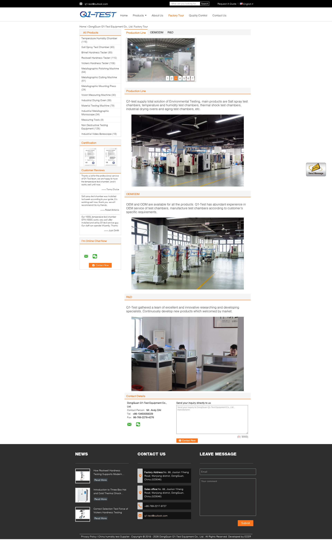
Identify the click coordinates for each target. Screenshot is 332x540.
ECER (248, 536)
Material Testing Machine (95, 105)
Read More (100, 479)
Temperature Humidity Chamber (99, 38)
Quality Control (198, 15)
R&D (170, 32)
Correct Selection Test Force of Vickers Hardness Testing (111, 510)
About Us (157, 15)
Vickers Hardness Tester (95, 63)
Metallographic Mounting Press (98, 86)
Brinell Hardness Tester (94, 52)
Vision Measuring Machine (96, 94)
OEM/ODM (156, 32)
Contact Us (219, 15)
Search (204, 3)
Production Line (136, 32)
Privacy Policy (88, 536)
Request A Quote (227, 3)
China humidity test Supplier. (114, 536)
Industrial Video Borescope (96, 133)
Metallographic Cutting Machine (99, 77)
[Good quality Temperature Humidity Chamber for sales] (90, 156)
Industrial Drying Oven (93, 100)
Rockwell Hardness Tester (95, 57)
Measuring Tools (90, 119)
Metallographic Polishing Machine (100, 68)
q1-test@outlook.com (96, 3)
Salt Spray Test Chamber (95, 47)
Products (138, 15)
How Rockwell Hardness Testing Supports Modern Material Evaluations (108, 472)
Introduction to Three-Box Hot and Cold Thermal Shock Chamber (110, 491)
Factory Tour (176, 15)
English (247, 3)
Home (124, 15)
